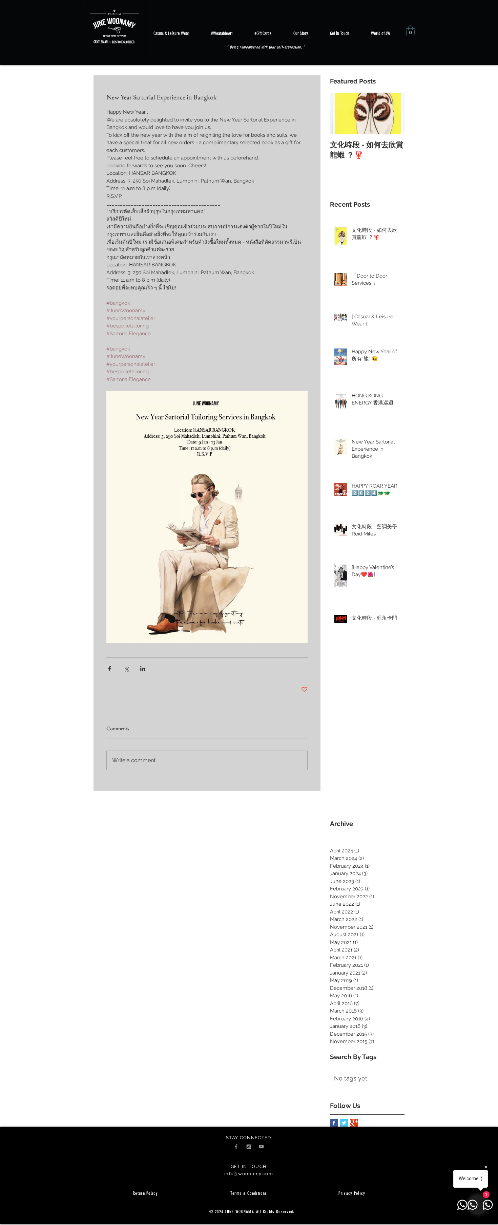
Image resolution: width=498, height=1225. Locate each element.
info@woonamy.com (248, 1173)
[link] (410, 30)
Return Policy (145, 1193)
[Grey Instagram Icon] (249, 1147)
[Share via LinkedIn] (143, 668)
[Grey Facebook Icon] (236, 1147)
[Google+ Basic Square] (354, 1123)
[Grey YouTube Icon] (261, 1147)
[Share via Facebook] (109, 668)
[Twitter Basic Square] (344, 1123)
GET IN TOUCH (249, 1166)
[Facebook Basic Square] (334, 1123)
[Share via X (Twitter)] (126, 668)
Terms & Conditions (248, 1193)
